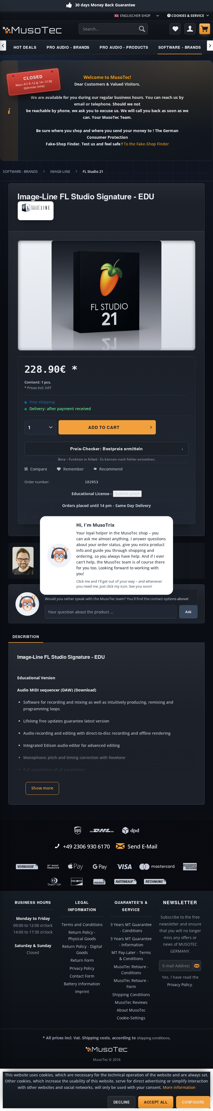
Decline (121, 1102)
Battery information (82, 983)
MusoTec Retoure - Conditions (131, 969)
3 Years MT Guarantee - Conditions (131, 927)
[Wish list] (175, 28)
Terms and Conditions (82, 924)
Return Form (82, 960)
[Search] (142, 28)
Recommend (110, 469)
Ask (188, 611)
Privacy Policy (82, 968)
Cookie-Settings (131, 1017)
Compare (38, 469)
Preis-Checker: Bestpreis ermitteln (126, 449)
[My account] (190, 28)
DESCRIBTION (25, 636)
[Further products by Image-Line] (35, 210)
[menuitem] (188, 15)
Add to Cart (103, 427)
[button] (42, 788)
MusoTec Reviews (131, 1002)
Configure (193, 1102)
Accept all (156, 1102)
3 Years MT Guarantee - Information (131, 941)
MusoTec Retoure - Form (131, 983)
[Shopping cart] (204, 28)
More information (179, 1087)
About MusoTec (131, 1010)
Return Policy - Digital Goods (82, 949)
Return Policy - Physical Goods (82, 935)
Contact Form (82, 976)
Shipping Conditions (131, 994)
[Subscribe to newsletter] (196, 965)
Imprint (82, 991)
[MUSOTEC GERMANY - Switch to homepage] (32, 30)
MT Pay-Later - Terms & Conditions (131, 955)
